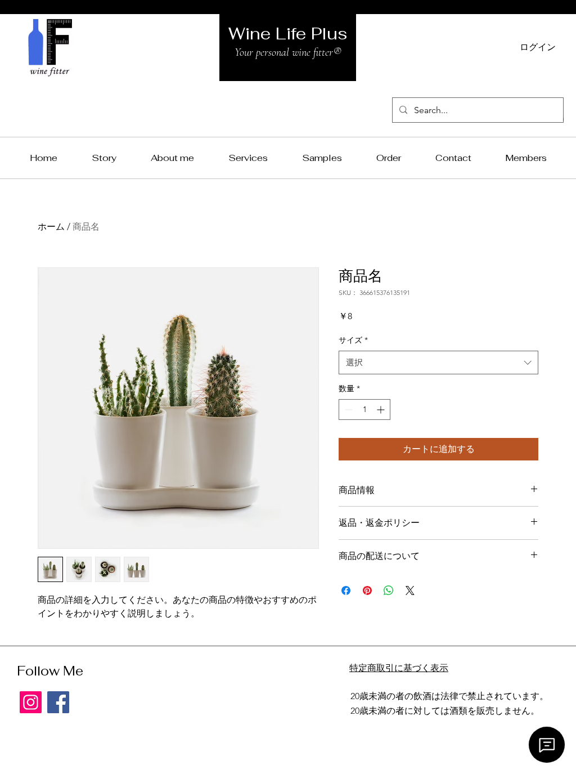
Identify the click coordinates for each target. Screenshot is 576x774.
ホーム (51, 226)
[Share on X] (410, 590)
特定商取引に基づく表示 (398, 668)
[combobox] (438, 362)
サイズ (353, 340)
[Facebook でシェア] (346, 590)
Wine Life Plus (288, 33)
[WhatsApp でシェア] (388, 590)
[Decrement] (347, 409)
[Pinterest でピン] (367, 590)
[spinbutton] (364, 409)
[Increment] (382, 409)
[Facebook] (58, 702)
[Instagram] (31, 702)
